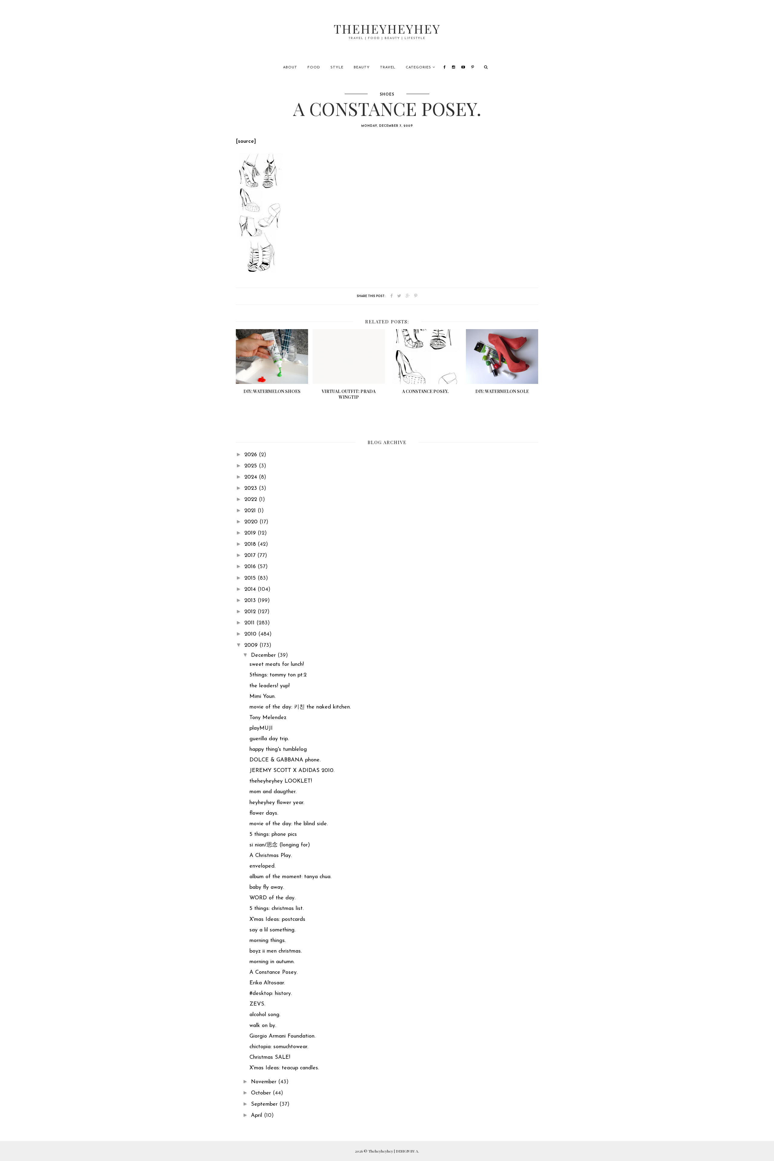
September (265, 1104)
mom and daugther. (272, 792)
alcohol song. (264, 1015)
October (262, 1093)
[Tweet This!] (399, 296)
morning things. (267, 941)
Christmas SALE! (269, 1057)
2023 (251, 488)
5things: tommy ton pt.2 (278, 675)
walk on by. (262, 1026)
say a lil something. (272, 930)
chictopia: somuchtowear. (278, 1047)
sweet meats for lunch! (276, 664)
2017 (250, 555)
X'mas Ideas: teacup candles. (284, 1068)
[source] (246, 141)
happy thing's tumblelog (278, 749)
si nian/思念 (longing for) (279, 845)
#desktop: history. (270, 993)
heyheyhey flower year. (276, 803)
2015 (251, 578)
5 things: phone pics (273, 834)
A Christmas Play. (270, 855)
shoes (387, 94)
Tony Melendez (267, 718)
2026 (251, 455)
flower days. (263, 813)
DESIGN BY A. (407, 1151)
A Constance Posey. (273, 972)
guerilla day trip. (269, 739)
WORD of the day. (272, 898)
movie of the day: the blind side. (288, 824)
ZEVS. (257, 1004)
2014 (251, 589)
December (264, 655)
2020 (251, 522)
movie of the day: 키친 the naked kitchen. (300, 707)
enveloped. (262, 866)
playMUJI (261, 728)
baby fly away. (266, 887)
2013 (251, 600)
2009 (251, 645)
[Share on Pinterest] (415, 296)
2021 (251, 511)
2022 (251, 499)
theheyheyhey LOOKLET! (280, 781)
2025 (251, 466)
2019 (251, 533)
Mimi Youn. (262, 696)
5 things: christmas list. (276, 908)
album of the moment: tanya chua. (290, 877)
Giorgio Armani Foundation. (282, 1036)
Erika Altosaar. (267, 983)
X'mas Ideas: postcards (277, 919)
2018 (251, 544)
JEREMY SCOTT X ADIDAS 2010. (291, 770)
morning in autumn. (271, 962)
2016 (251, 567)
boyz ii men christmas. (275, 951)
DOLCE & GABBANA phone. (284, 760)
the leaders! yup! (269, 686)
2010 (251, 634)
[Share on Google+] (408, 296)
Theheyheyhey (387, 29)
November (264, 1082)
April (257, 1115)
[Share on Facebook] (391, 296)
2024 (251, 477)
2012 (251, 612)
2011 (250, 623)
